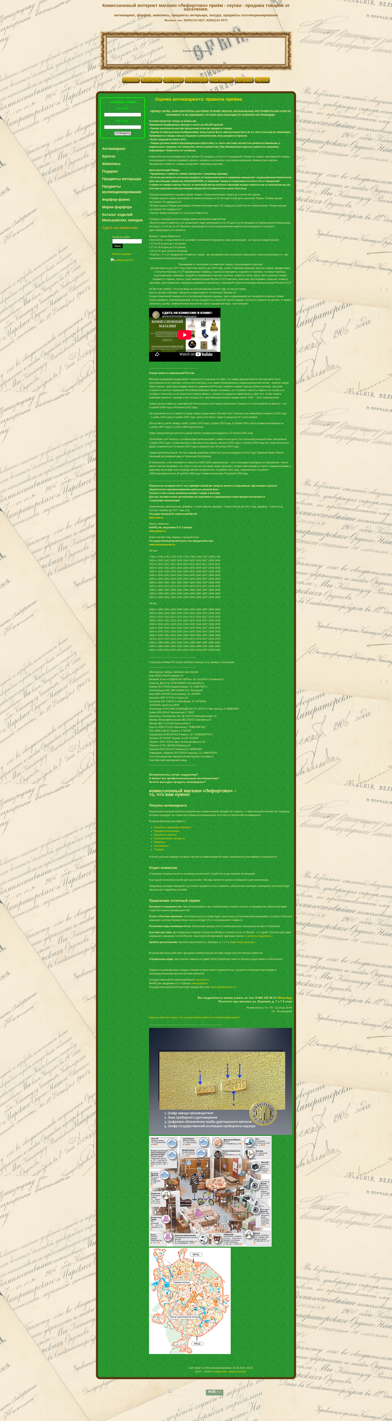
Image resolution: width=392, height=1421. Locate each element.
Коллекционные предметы (169, 838)
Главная (130, 80)
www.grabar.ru (157, 531)
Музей (262, 80)
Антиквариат (114, 149)
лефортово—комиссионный (229, 1371)
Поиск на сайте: (121, 237)
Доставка (173, 80)
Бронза (108, 156)
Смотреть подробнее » (259, 936)
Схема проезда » (246, 942)
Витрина (244, 80)
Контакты (151, 80)
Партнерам (196, 80)
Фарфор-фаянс (116, 199)
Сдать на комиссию (120, 228)
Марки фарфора (117, 207)
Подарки (110, 171)
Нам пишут (221, 80)
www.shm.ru (156, 517)
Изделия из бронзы (165, 834)
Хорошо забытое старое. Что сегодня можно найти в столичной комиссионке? (194, 1017)
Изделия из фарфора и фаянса (172, 827)
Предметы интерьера (121, 179)
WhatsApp (284, 997)
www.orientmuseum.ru (162, 544)
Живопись (111, 164)
